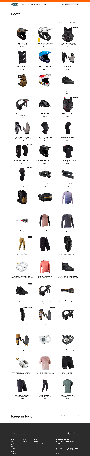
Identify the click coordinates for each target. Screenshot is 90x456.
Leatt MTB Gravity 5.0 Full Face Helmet (45, 43)
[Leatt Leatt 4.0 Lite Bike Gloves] (68, 57)
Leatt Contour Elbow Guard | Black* (22, 323)
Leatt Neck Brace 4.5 (67, 323)
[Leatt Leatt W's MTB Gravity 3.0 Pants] (22, 244)
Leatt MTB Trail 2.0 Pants (45, 395)
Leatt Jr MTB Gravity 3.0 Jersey (67, 395)
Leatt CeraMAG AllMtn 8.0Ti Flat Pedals (22, 276)
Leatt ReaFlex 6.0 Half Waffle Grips (68, 183)
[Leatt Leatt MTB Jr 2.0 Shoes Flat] (68, 80)
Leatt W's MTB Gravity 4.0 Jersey (45, 372)
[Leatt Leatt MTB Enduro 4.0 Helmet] (22, 34)
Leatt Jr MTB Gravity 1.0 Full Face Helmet (45, 160)
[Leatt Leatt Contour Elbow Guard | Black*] (22, 314)
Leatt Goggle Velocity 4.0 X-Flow (68, 300)
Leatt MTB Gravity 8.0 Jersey (45, 442)
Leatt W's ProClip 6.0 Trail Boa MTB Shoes (68, 276)
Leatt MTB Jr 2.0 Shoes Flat (68, 89)
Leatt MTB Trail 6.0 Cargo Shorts (22, 395)
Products (22, 4)
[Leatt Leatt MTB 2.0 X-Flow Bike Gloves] (22, 128)
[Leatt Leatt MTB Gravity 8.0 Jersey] (45, 433)
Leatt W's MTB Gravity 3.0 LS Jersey (68, 230)
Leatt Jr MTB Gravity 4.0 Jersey (22, 418)
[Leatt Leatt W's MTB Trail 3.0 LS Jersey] (68, 197)
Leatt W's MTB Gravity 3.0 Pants (22, 253)
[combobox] (72, 4)
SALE (28, 4)
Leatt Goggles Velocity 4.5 (22, 230)
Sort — (71, 22)
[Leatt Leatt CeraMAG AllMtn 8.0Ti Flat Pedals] (22, 267)
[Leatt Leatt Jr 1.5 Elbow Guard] (68, 433)
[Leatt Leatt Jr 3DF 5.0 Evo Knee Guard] (45, 128)
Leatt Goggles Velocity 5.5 (22, 442)
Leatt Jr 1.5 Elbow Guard (68, 442)
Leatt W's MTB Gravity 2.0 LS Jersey (45, 230)
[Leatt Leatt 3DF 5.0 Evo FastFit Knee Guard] (22, 151)
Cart (63, 4)
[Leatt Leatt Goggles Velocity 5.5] (22, 433)
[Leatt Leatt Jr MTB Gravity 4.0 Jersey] (22, 409)
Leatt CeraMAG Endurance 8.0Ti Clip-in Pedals (22, 372)
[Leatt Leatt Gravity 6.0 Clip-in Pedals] (68, 339)
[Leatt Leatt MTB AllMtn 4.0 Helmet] (45, 104)
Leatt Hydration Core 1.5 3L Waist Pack (45, 206)
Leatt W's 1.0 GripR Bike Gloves (45, 323)
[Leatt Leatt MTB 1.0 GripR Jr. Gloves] (22, 339)
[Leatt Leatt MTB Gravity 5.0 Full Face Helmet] (45, 34)
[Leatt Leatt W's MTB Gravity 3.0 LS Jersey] (68, 220)
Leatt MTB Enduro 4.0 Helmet (22, 43)
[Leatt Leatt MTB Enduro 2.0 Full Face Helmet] (45, 57)
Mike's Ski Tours (39, 4)
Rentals (45, 4)
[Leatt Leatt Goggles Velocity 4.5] (22, 220)
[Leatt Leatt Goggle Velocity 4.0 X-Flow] (68, 290)
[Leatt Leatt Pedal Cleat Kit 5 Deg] (45, 174)
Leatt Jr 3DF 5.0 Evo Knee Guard (45, 137)
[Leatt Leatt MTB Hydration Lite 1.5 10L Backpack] (22, 197)
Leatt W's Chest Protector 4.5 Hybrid (68, 113)
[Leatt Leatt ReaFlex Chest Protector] (22, 57)
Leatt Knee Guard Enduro (68, 253)
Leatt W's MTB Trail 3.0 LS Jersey (68, 206)
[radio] (39, 326)
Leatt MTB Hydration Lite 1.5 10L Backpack (22, 206)
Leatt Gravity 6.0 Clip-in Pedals (67, 349)
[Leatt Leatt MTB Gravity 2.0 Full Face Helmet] (45, 80)
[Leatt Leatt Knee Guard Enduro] (68, 244)
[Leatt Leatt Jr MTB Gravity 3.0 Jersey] (68, 386)
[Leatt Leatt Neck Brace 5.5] (45, 290)
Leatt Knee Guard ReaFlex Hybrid (22, 183)
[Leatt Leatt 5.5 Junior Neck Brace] (22, 104)
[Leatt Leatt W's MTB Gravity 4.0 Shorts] (45, 244)
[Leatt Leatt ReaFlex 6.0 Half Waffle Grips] (68, 174)
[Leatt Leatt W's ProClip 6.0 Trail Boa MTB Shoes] (68, 267)
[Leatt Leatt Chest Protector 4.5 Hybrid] (68, 34)
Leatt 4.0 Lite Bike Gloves (68, 66)
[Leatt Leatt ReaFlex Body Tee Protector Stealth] (68, 151)
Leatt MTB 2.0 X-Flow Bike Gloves (22, 137)
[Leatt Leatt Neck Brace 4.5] (68, 314)
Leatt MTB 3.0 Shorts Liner (67, 372)
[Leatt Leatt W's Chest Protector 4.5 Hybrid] (68, 104)
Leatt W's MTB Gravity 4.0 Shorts (45, 253)
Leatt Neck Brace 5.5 (45, 300)
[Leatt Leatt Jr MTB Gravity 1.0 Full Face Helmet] (45, 151)
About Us (33, 4)
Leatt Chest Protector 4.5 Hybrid (68, 43)
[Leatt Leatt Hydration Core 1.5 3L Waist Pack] (45, 197)
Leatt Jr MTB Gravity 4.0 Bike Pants (45, 418)
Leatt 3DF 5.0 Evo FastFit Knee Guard (22, 160)
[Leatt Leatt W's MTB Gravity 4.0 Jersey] (45, 363)
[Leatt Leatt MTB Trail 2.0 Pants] (45, 386)
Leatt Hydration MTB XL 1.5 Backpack (22, 89)
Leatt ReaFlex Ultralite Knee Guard (68, 137)
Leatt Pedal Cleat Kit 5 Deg (45, 183)
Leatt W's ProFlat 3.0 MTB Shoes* (22, 300)
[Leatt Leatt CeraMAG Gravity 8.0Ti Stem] (45, 339)
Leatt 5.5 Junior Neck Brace (22, 113)
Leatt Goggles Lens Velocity (68, 418)
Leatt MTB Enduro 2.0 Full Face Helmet (45, 66)
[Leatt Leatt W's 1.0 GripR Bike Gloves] (45, 314)
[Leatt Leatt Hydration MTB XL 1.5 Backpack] (22, 80)
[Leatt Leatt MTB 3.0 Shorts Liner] (68, 363)
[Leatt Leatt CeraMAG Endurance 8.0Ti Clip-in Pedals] (22, 363)
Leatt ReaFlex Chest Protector (22, 66)
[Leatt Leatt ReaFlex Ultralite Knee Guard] (68, 128)
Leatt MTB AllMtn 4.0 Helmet (45, 113)
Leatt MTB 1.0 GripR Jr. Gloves (22, 349)
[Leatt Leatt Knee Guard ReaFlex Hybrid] (22, 174)
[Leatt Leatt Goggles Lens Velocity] (68, 409)
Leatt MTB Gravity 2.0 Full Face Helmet (45, 89)
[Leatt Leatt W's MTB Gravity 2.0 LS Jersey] (45, 220)
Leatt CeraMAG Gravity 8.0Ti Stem (45, 349)
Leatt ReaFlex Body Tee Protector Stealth (67, 160)
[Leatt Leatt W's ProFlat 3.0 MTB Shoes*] (22, 290)
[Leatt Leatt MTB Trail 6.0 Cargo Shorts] (22, 386)
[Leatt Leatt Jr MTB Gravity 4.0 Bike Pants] (45, 409)
